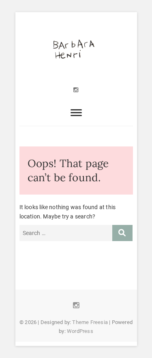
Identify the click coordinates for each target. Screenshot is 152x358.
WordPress (80, 331)
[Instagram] (76, 90)
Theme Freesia (90, 322)
